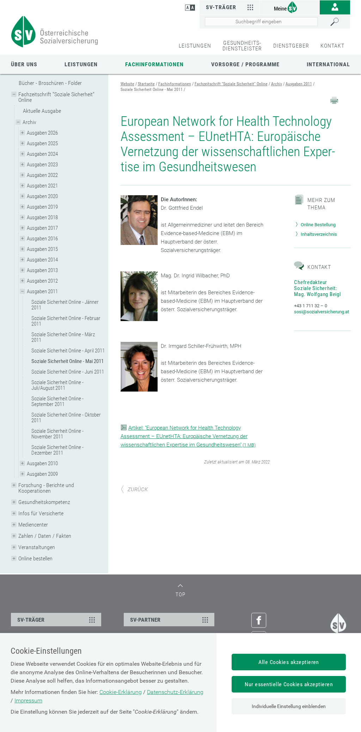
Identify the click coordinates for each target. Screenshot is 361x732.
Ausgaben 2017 (42, 228)
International (328, 64)
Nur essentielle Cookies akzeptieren (289, 684)
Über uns (24, 64)
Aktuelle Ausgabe (42, 110)
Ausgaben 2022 (42, 175)
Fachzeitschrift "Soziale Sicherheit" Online (56, 97)
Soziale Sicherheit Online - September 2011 (57, 401)
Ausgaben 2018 (42, 217)
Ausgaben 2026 (42, 133)
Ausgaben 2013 (42, 270)
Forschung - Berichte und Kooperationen (46, 488)
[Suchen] (338, 22)
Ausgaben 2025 (42, 143)
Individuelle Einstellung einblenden (289, 706)
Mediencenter (33, 524)
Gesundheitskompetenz (44, 502)
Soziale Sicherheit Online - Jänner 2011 (65, 305)
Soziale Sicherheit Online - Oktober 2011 (66, 418)
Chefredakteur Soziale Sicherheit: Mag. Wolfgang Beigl (317, 288)
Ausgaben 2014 (42, 260)
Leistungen (81, 64)
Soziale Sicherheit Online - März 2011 (63, 337)
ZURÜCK (138, 489)
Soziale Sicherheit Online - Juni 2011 (67, 372)
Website (127, 83)
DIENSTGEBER (291, 45)
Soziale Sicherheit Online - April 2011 (68, 350)
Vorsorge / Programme (245, 64)
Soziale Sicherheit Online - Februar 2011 (65, 321)
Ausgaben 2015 (42, 249)
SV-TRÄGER (30, 619)
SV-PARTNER (145, 619)
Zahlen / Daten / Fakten (44, 536)
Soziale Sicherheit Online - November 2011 (57, 434)
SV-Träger (221, 7)
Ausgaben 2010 (42, 463)
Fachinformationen (154, 64)
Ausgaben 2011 (42, 291)
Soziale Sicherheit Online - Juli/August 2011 (57, 385)
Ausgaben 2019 (42, 207)
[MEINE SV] (290, 6)
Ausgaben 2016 (42, 238)
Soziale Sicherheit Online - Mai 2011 (67, 361)
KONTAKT (332, 45)
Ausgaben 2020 (42, 196)
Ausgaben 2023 (42, 164)
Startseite (146, 83)
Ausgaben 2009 (42, 474)
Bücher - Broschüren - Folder (50, 83)
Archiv (29, 122)
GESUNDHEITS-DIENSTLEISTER (242, 45)
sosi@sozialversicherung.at (321, 311)
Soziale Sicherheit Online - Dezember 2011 (57, 450)
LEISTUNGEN (195, 45)
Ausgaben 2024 (42, 154)
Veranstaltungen (36, 547)
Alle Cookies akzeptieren (288, 662)
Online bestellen (35, 558)
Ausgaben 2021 (42, 186)
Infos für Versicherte (40, 513)
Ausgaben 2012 (42, 281)
